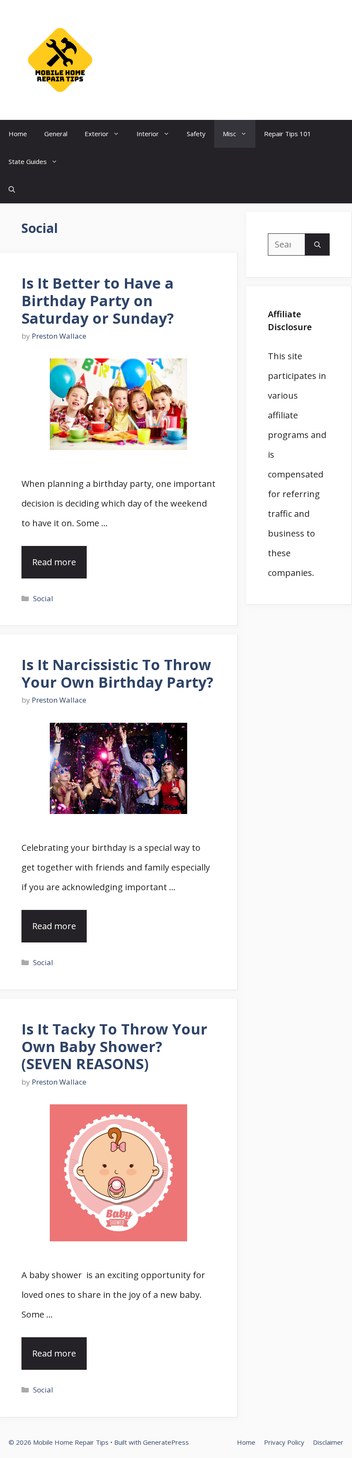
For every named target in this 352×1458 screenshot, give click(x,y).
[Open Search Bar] (12, 189)
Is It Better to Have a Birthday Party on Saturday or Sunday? (97, 300)
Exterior (97, 133)
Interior (148, 133)
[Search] (317, 244)
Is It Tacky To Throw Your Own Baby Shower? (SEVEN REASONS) (114, 1046)
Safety (196, 133)
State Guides (28, 161)
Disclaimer (328, 1442)
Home (18, 133)
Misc (229, 133)
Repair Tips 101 (287, 133)
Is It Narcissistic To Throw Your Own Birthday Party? (117, 673)
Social (43, 598)
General (55, 133)
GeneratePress (166, 1442)
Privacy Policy (284, 1442)
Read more (54, 562)
